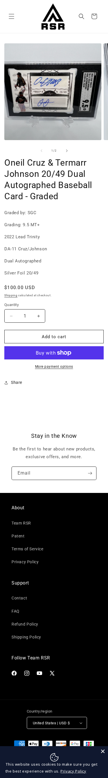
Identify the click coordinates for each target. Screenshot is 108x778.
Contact (19, 598)
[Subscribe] (90, 473)
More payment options (54, 367)
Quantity (11, 305)
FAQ (16, 611)
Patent (18, 536)
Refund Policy (25, 624)
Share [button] (16, 382)
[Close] (103, 751)
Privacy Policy (25, 562)
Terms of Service (27, 549)
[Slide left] (41, 150)
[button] (11, 16)
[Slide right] (66, 150)
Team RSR (21, 523)
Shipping (11, 295)
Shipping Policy (26, 637)
